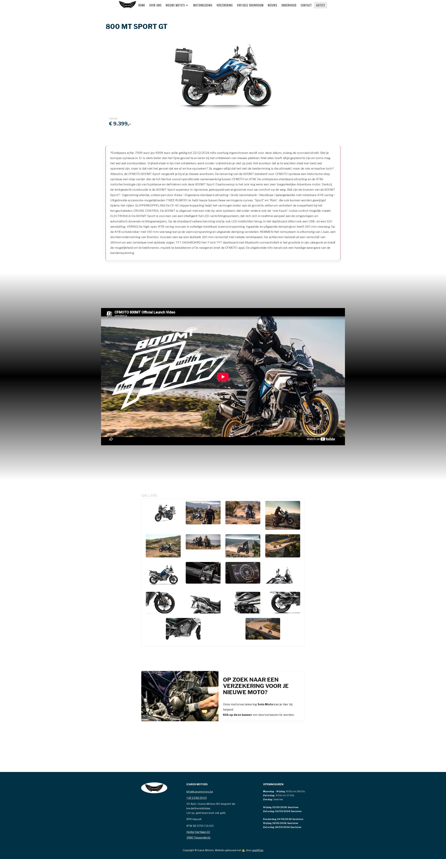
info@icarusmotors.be (199, 791)
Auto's (320, 5)
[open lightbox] (163, 515)
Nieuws (272, 5)
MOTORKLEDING (202, 5)
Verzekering (225, 5)
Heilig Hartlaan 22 (198, 832)
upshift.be (257, 850)
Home (141, 5)
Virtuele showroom (250, 5)
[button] (179, 5)
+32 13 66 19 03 (196, 798)
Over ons (155, 5)
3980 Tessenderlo (198, 837)
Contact (306, 5)
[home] (127, 5)
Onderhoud (289, 5)
